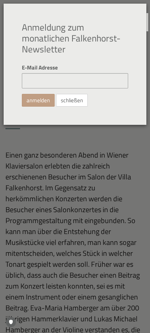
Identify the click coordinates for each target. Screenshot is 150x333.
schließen (72, 100)
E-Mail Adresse (40, 67)
